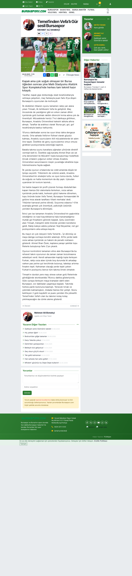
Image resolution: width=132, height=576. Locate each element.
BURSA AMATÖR (79, 10)
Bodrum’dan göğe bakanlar (36, 336)
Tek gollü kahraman (33, 355)
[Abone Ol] (72, 75)
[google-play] (101, 427)
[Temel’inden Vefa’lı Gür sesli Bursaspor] (50, 54)
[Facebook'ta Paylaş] (44, 75)
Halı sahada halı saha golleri (36, 359)
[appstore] (90, 427)
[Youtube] (98, 422)
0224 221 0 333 (60, 427)
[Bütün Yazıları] (78, 324)
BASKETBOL (65, 10)
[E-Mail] (39, 33)
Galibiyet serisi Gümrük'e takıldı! (38, 329)
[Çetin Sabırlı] (88, 47)
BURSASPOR (53, 10)
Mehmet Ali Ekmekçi (48, 30)
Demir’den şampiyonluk (34, 344)
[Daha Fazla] (56, 75)
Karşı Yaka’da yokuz (33, 340)
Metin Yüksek (99, 25)
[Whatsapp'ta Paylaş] (52, 75)
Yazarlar (51, 2)
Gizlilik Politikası (100, 441)
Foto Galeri (29, 2)
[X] (46, 33)
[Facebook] (43, 33)
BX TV (40, 6)
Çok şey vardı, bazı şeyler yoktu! (101, 49)
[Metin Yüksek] (88, 26)
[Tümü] (108, 19)
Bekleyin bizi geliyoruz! (34, 348)
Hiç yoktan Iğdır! (32, 333)
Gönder (27, 393)
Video (40, 2)
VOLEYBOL (52, 12)
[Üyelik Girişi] (109, 4)
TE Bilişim (107, 437)
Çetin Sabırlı (99, 45)
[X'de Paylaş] (48, 75)
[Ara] (108, 10)
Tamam (23, 444)
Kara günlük (99, 28)
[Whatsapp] (102, 422)
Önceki (27, 306)
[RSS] (106, 422)
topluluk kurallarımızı (43, 400)
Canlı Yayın (28, 6)
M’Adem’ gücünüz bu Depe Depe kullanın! (42, 363)
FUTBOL (91, 10)
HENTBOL (63, 12)
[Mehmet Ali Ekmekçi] (29, 24)
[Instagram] (50, 33)
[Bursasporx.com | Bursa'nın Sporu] (34, 11)
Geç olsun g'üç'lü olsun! (35, 351)
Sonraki (73, 306)
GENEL (72, 12)
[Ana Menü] (108, 12)
